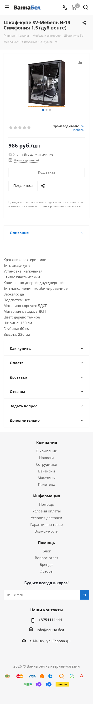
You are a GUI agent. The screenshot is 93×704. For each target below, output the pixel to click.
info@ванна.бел (50, 629)
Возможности (46, 531)
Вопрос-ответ (46, 557)
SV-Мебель (78, 128)
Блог (47, 551)
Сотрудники (46, 464)
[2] (15, 128)
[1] (11, 128)
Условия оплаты (46, 511)
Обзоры (46, 571)
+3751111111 (50, 619)
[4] (24, 128)
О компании (46, 451)
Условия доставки (46, 517)
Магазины (47, 477)
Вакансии (46, 471)
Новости (46, 457)
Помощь (46, 504)
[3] (20, 128)
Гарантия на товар (46, 524)
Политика (46, 484)
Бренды (46, 564)
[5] (29, 128)
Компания (46, 442)
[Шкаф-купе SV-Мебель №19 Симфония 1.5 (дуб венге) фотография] (46, 83)
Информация (46, 496)
